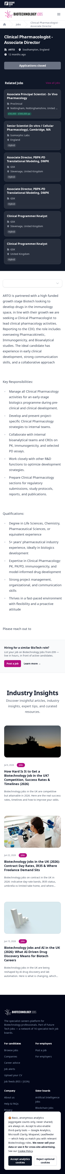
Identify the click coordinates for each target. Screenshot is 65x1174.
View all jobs (53, 82)
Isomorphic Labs (20, 135)
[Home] (4, 24)
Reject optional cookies (45, 1160)
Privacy (8, 1110)
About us (9, 1097)
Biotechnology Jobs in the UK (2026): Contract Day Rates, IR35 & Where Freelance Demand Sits (32, 865)
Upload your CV (13, 1075)
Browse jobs (11, 1050)
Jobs (18, 24)
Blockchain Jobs (44, 1107)
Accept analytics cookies (20, 1160)
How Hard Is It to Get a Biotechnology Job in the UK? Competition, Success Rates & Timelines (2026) (27, 777)
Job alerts (9, 1069)
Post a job (13, 663)
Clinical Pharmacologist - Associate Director (45, 24)
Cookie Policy (25, 1151)
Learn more (32, 663)
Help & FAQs (11, 1103)
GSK (12, 166)
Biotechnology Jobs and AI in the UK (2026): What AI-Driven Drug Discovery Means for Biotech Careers (32, 954)
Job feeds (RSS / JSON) (16, 1081)
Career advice (12, 1062)
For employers (43, 1056)
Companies (10, 1056)
